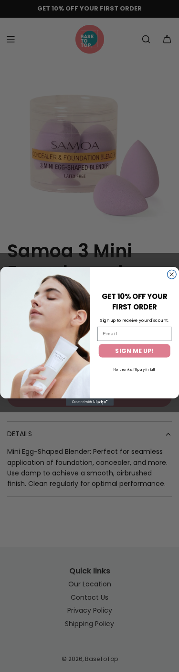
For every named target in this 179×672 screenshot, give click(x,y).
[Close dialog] (171, 274)
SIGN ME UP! (134, 350)
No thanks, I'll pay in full (134, 369)
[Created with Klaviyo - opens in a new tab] (90, 402)
